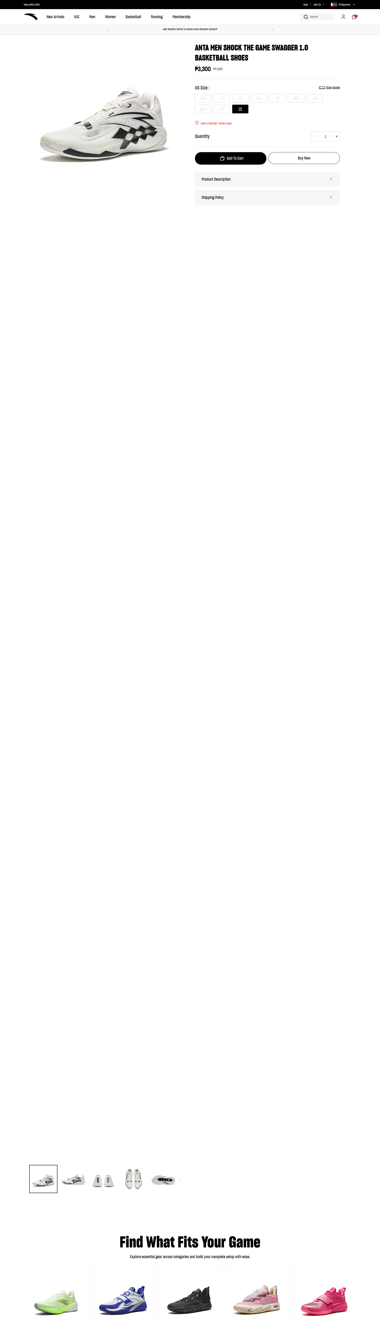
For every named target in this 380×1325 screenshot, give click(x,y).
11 (221, 109)
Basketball (133, 16)
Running (157, 16)
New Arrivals (55, 16)
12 (240, 109)
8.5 (258, 98)
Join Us (317, 4)
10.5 (203, 109)
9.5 (296, 98)
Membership (182, 16)
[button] (317, 16)
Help (305, 4)
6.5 (203, 98)
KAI (76, 16)
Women (110, 16)
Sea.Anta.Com (32, 4)
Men (92, 16)
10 (315, 98)
